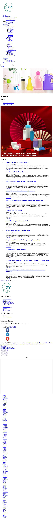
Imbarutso (10, 52)
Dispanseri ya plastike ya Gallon (45, 342)
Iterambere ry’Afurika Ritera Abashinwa (16, 171)
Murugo (4, 15)
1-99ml (9, 28)
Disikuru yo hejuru (12, 50)
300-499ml (10, 31)
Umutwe (10, 46)
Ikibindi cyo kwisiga (10, 25)
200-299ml (10, 30)
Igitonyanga (10, 48)
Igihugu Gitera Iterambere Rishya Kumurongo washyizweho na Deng (24, 200)
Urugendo (5, 308)
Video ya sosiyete (9, 22)
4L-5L (9, 37)
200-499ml (10, 42)
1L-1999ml (10, 35)
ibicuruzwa (5, 24)
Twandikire (5, 58)
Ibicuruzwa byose (40, 343)
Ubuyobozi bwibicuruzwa (8, 103)
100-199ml (10, 40)
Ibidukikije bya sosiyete (10, 20)
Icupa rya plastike (12, 343)
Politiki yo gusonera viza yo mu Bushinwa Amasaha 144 (21, 181)
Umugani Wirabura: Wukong (14, 210)
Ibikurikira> (6, 280)
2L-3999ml (10, 36)
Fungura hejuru (11, 47)
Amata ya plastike (20, 343)
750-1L (9, 44)
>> (9, 280)
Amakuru (5, 59)
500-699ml (10, 32)
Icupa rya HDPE (9, 27)
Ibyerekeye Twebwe (7, 16)
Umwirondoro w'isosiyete (11, 17)
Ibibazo (4, 62)
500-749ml (10, 43)
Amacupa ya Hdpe (4, 343)
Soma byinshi (8, 169)
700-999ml (10, 33)
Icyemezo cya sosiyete (10, 18)
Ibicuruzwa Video (9, 23)
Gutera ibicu (10, 53)
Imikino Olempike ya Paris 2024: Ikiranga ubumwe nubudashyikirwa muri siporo (27, 260)
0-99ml (9, 39)
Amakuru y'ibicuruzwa (10, 61)
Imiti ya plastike (9, 51)
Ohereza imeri (3, 346)
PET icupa (8, 38)
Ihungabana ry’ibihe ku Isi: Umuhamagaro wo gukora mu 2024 (23, 240)
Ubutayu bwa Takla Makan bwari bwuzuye (17, 162)
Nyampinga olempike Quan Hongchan (16, 249)
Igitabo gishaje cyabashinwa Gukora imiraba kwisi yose (20, 191)
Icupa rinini (26, 343)
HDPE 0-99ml (11, 29)
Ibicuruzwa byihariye (7, 104)
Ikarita (37, 342)
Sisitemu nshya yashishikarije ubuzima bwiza (18, 230)
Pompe (9, 56)
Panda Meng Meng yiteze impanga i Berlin (17, 221)
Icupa (7, 45)
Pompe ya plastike (9, 54)
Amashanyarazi (11, 55)
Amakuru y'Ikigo (9, 60)
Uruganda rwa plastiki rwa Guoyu (7, 347)
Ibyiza (4, 300)
